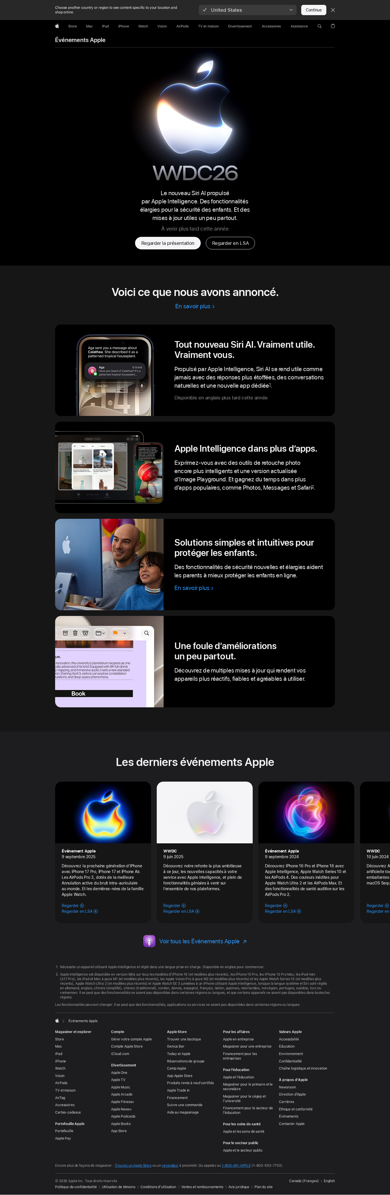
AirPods (61, 1083)
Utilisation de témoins (118, 1187)
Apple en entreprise (238, 1039)
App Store (119, 1131)
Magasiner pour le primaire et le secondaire (248, 1086)
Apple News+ (121, 1109)
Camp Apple (176, 1068)
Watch (60, 1068)
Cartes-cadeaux (68, 1112)
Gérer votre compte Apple (131, 1039)
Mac (58, 1046)
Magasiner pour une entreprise (247, 1046)
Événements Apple (80, 40)
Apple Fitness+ (122, 1102)
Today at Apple (178, 1054)
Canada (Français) (304, 1181)
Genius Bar (175, 1046)
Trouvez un (133, 1166)
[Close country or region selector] (332, 10)
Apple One (119, 1073)
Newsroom (287, 1087)
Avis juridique (238, 1187)
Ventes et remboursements (202, 1187)
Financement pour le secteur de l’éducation (248, 1110)
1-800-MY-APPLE (236, 1166)
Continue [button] (314, 10)
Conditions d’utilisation (158, 1187)
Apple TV (118, 1080)
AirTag (60, 1098)
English (329, 1181)
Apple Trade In (178, 1090)
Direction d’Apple (292, 1094)
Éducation (287, 1046)
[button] (247, 10)
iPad (58, 1054)
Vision (60, 1076)
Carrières (286, 1102)
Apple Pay (63, 1138)
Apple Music (120, 1087)
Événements (288, 1116)
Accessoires (65, 1105)
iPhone (60, 1061)
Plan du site (263, 1187)
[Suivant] (377, 849)
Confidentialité (290, 1061)
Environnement (291, 1054)
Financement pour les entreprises (240, 1056)
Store (59, 1039)
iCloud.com (120, 1054)
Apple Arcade (121, 1094)
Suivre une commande (184, 1105)
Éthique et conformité (295, 1109)
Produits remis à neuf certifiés (190, 1083)
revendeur (170, 1166)
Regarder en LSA (230, 243)
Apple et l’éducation (238, 1077)
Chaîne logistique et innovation (303, 1068)
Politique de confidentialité (76, 1187)
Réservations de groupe (185, 1061)
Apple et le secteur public (243, 1150)
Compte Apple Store (127, 1046)
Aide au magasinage (183, 1112)
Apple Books (121, 1124)
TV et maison (65, 1090)
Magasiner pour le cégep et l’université (244, 1098)
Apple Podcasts (123, 1116)
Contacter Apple (292, 1124)
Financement (177, 1098)
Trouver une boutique (184, 1039)
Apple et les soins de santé (243, 1132)
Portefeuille (64, 1131)
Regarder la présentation (167, 243)
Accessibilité (289, 1039)
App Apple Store (179, 1076)
